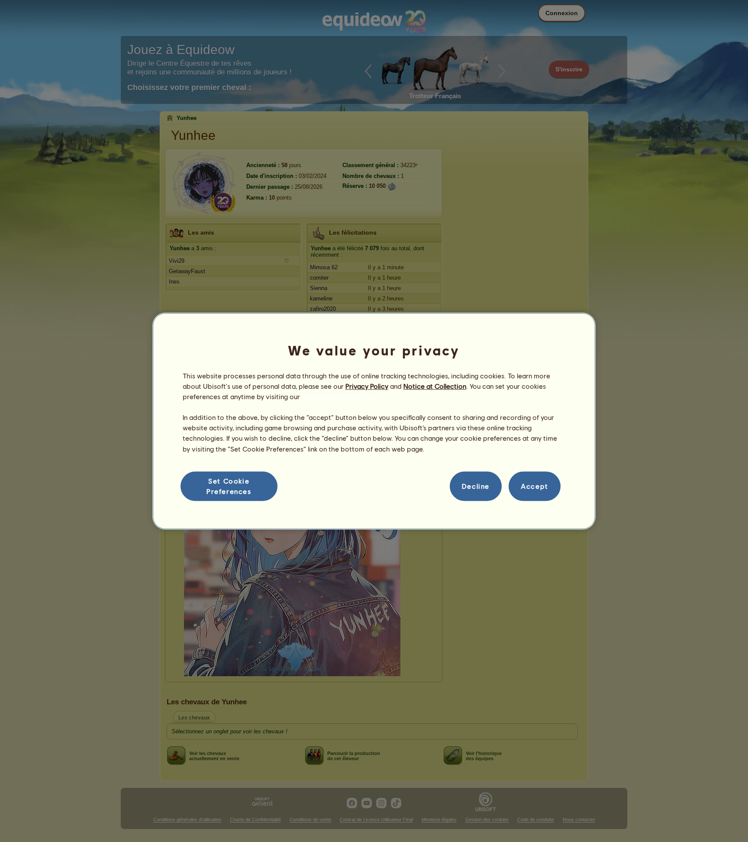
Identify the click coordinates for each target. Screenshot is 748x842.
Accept (534, 486)
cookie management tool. (341, 396)
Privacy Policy (366, 386)
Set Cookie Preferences (228, 486)
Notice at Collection (434, 386)
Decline (476, 486)
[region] (374, 421)
